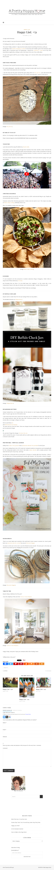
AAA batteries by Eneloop (11, 424)
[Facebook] (5, 664)
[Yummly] (36, 664)
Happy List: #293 (24, 699)
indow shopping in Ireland (19, 48)
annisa (5, 670)
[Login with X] (7, 717)
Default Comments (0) (7, 710)
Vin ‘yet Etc (37, 72)
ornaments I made (38, 50)
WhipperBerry (18, 299)
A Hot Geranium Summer (17, 829)
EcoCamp (20, 280)
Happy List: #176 (8, 689)
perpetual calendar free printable (30, 445)
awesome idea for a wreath (14, 543)
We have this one (23, 433)
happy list (27, 29)
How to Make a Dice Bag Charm (19, 832)
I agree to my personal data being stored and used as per (17, 714)
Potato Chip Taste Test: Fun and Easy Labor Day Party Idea (25, 822)
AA (12, 422)
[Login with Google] (9, 717)
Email (4, 729)
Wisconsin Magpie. (30, 543)
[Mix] (31, 664)
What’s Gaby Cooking (9, 202)
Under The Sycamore (14, 445)
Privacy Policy (28, 714)
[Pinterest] (21, 664)
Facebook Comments (17, 710)
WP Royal (12, 867)
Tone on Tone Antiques (26, 596)
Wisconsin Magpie (11, 585)
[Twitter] (10, 664)
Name (5, 722)
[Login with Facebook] (4, 717)
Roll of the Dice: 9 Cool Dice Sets (19, 819)
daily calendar (33, 450)
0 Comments (48, 671)
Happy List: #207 (41, 689)
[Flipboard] (15, 664)
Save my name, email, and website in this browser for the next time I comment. (22, 745)
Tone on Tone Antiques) (12, 645)
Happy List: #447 (15, 825)
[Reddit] (26, 664)
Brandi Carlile (26, 147)
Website (5, 736)
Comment (5, 748)
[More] (41, 664)
